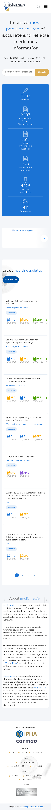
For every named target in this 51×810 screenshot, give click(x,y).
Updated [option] (11, 313)
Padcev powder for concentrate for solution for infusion (23, 380)
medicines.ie (9, 605)
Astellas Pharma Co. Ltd (16, 385)
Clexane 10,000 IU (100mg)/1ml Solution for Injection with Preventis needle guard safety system (25, 495)
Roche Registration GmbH (17, 308)
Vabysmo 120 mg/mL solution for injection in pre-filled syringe (22, 341)
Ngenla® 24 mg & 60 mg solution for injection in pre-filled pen (23, 419)
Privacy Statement (27, 762)
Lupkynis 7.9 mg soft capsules (20, 456)
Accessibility (38, 766)
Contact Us (37, 753)
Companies (27, 779)
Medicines (16, 776)
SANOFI (9, 502)
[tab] (24, 600)
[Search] (38, 6)
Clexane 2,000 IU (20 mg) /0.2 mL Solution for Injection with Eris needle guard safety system (24, 537)
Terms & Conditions (18, 766)
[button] (44, 238)
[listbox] (25, 313)
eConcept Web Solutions (31, 807)
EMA (14, 663)
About (24, 752)
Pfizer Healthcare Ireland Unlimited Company (24, 424)
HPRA (6, 663)
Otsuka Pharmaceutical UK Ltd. (19, 460)
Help (14, 752)
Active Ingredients (34, 776)
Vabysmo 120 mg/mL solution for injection (22, 302)
